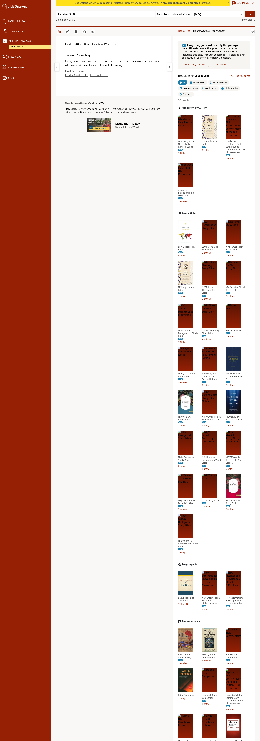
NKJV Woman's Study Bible (233, 502)
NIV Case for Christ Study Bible (235, 288)
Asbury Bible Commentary (208, 656)
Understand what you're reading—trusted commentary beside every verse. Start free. (143, 3)
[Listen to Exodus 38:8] (92, 31)
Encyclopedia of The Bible (186, 599)
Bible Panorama (186, 695)
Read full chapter (75, 71)
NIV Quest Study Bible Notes (186, 375)
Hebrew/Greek (201, 31)
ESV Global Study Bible (186, 248)
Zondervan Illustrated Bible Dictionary (186, 193)
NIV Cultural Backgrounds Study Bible (188, 333)
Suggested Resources (194, 108)
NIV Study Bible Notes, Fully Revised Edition (186, 144)
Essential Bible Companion (209, 696)
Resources (184, 31)
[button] (242, 3)
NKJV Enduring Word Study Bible (234, 418)
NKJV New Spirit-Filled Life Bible (186, 502)
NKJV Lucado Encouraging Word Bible (211, 460)
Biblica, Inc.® (72, 112)
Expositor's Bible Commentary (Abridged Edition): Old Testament (235, 699)
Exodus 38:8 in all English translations (86, 75)
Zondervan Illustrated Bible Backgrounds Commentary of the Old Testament (235, 147)
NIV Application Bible (210, 142)
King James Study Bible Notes (234, 248)
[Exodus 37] (56, 67)
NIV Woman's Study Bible (185, 418)
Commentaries (191, 621)
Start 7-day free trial (195, 64)
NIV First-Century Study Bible (210, 332)
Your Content (218, 31)
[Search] (250, 14)
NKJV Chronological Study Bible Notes (211, 418)
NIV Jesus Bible (233, 330)
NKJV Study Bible (210, 500)
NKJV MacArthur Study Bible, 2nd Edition (234, 460)
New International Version (81, 103)
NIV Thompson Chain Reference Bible (234, 376)
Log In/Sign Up (246, 3)
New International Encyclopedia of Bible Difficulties (235, 600)
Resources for (193, 75)
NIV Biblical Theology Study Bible (209, 290)
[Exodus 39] (169, 67)
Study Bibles (189, 213)
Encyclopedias (190, 564)
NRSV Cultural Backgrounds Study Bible (188, 544)
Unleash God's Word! (127, 127)
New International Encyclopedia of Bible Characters (211, 600)
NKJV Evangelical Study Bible (186, 458)
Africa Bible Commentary (184, 656)
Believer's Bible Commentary (233, 656)
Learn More (220, 64)
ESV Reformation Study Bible (210, 248)
